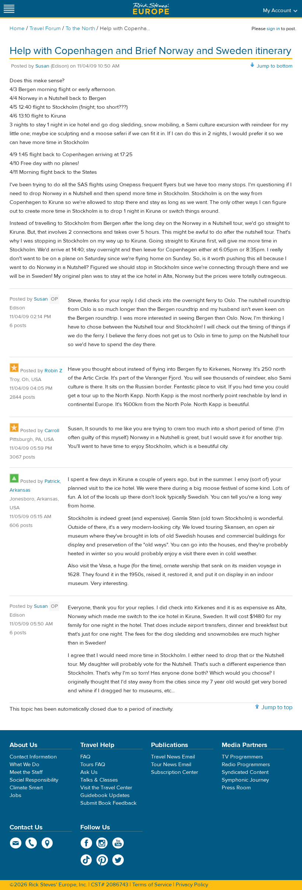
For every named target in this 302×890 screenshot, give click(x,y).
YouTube (118, 843)
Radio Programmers (246, 764)
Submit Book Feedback (108, 803)
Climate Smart (26, 787)
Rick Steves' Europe (151, 8)
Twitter (118, 860)
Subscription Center (174, 772)
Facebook (86, 843)
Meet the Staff (26, 772)
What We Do (24, 764)
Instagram (102, 843)
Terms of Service (152, 884)
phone (31, 843)
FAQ (85, 756)
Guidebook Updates (105, 795)
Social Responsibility (34, 779)
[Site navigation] (9, 8)
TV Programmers (242, 756)
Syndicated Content (245, 772)
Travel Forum (45, 28)
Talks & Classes (99, 779)
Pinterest (102, 860)
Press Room (236, 787)
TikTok (86, 860)
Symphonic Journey (245, 779)
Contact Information (33, 756)
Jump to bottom (274, 66)
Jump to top (276, 707)
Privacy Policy (192, 884)
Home (17, 28)
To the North (80, 28)
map (47, 843)
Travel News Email (173, 756)
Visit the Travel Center (106, 787)
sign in (273, 29)
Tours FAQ (92, 764)
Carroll (52, 430)
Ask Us (89, 772)
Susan (42, 66)
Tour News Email (171, 764)
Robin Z (53, 370)
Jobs (15, 795)
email (16, 843)
